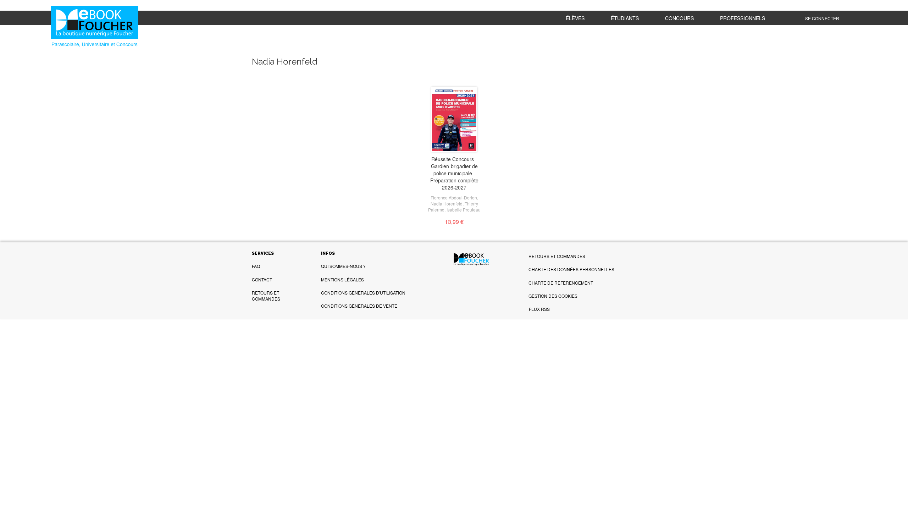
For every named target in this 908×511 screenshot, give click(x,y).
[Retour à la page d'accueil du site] (121, 27)
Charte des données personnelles (571, 269)
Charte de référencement (560, 283)
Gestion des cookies (552, 296)
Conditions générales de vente (359, 306)
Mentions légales (342, 279)
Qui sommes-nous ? (343, 266)
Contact (262, 279)
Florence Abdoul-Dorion (454, 197)
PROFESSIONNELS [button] (742, 18)
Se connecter (822, 18)
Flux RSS (539, 309)
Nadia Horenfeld (447, 203)
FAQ (256, 266)
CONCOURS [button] (679, 18)
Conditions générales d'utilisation (363, 293)
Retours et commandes (266, 296)
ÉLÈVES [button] (575, 18)
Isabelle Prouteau (464, 210)
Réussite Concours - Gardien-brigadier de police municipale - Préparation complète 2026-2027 (454, 173)
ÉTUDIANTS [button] (625, 18)
